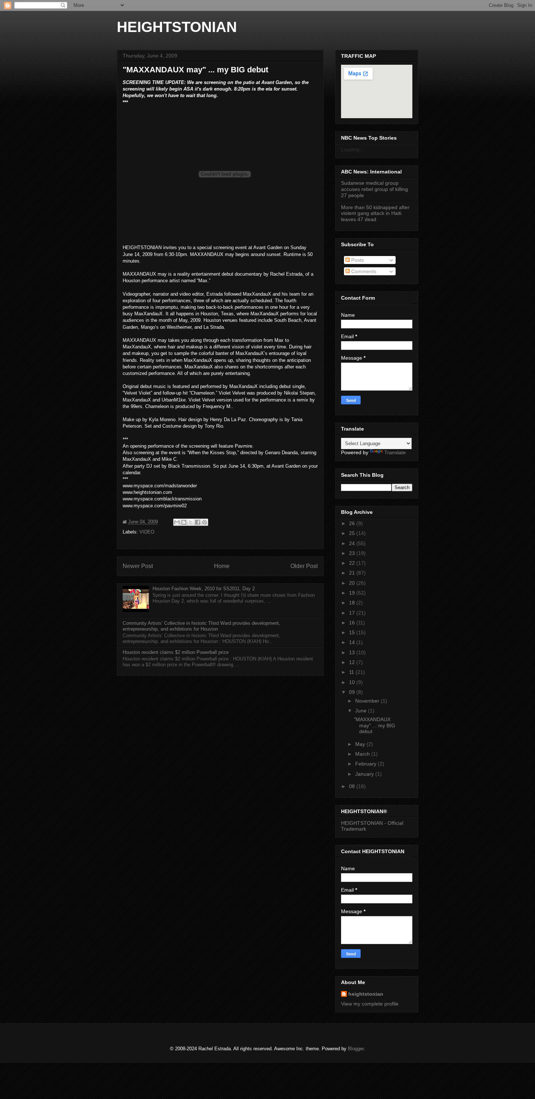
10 (352, 682)
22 (352, 563)
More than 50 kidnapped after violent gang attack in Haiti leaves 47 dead (375, 213)
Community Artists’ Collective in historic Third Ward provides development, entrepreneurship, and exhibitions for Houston (201, 626)
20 (352, 583)
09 (352, 692)
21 (352, 573)
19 (352, 593)
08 (352, 786)
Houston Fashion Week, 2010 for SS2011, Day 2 (203, 588)
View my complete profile (370, 1004)
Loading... (352, 149)
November (368, 701)
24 (352, 543)
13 (352, 652)
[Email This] (177, 522)
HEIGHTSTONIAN (177, 27)
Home (222, 566)
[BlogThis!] (183, 522)
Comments (363, 271)
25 (352, 533)
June (361, 711)
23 (352, 553)
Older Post (304, 566)
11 (352, 672)
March (363, 754)
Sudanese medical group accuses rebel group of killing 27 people (374, 189)
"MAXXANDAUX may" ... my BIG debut (374, 725)
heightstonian (365, 994)
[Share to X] (190, 522)
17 (352, 613)
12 (352, 662)
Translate (395, 452)
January (365, 774)
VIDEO (146, 532)
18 (352, 603)
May (360, 744)
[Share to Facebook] (197, 522)
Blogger (356, 1048)
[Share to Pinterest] (204, 522)
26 (352, 523)
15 (352, 632)
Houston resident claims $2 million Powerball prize (176, 652)
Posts (357, 260)
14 (352, 642)
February (366, 764)
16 (352, 623)
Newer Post (138, 566)
